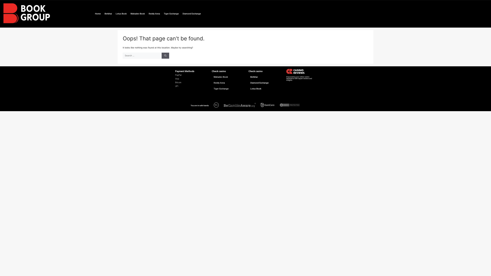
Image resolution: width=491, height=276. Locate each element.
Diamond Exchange (192, 14)
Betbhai (108, 14)
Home (98, 14)
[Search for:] (142, 55)
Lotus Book (121, 14)
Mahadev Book (138, 14)
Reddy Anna (154, 14)
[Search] (165, 56)
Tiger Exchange (171, 14)
